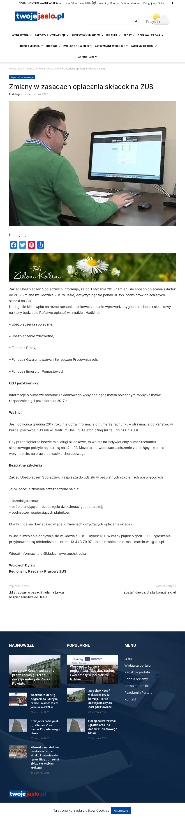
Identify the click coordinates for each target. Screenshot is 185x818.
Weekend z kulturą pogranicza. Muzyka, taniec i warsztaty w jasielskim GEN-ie (92, 672)
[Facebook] (172, 3)
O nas (129, 658)
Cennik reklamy (136, 679)
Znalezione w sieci (76, 46)
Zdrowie (51, 46)
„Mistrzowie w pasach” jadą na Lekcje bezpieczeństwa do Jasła (37, 594)
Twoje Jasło (15, 68)
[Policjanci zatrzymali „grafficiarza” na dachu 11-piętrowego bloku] (18, 725)
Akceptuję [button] (121, 810)
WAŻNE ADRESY (49, 3)
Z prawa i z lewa (149, 35)
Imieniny (104, 3)
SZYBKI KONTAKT (29, 3)
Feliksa (125, 3)
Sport (128, 35)
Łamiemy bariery (142, 46)
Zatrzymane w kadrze (110, 46)
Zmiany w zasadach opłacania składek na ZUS (81, 86)
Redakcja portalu (137, 672)
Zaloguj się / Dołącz (154, 3)
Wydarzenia (20, 35)
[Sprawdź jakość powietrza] (94, 3)
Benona (114, 3)
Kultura (112, 35)
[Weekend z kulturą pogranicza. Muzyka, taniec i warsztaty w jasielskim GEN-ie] (18, 699)
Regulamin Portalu (139, 692)
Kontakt (130, 699)
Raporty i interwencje (50, 35)
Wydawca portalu (138, 665)
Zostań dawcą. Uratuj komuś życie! (150, 592)
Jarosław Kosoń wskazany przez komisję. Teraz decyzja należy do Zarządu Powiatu (33, 677)
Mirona (134, 3)
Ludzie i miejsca (29, 46)
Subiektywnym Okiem (86, 35)
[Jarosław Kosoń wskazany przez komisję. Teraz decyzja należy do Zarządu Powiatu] (76, 695)
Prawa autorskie (137, 686)
